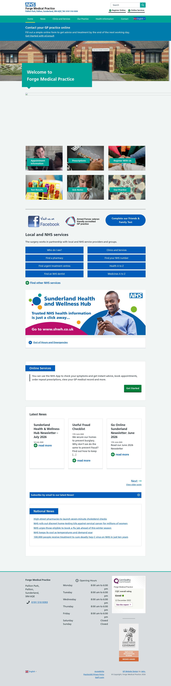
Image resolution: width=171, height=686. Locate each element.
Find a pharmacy (54, 258)
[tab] (85, 495)
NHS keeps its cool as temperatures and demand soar (63, 532)
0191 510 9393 (39, 602)
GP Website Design (130, 671)
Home (30, 19)
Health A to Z (117, 265)
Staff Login (99, 677)
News (42, 19)
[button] (85, 342)
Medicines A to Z (116, 273)
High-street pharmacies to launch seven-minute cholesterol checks (70, 519)
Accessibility (99, 671)
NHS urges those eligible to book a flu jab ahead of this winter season (72, 528)
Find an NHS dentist (54, 273)
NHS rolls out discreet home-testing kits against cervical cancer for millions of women (81, 523)
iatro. (143, 671)
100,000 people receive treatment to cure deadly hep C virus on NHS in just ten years (81, 537)
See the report (122, 605)
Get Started (132, 388)
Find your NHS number (116, 258)
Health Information (105, 19)
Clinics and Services (61, 19)
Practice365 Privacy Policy (93, 674)
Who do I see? (54, 250)
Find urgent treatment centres (54, 265)
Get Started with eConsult (39, 35)
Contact (124, 19)
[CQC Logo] (122, 583)
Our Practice (83, 19)
